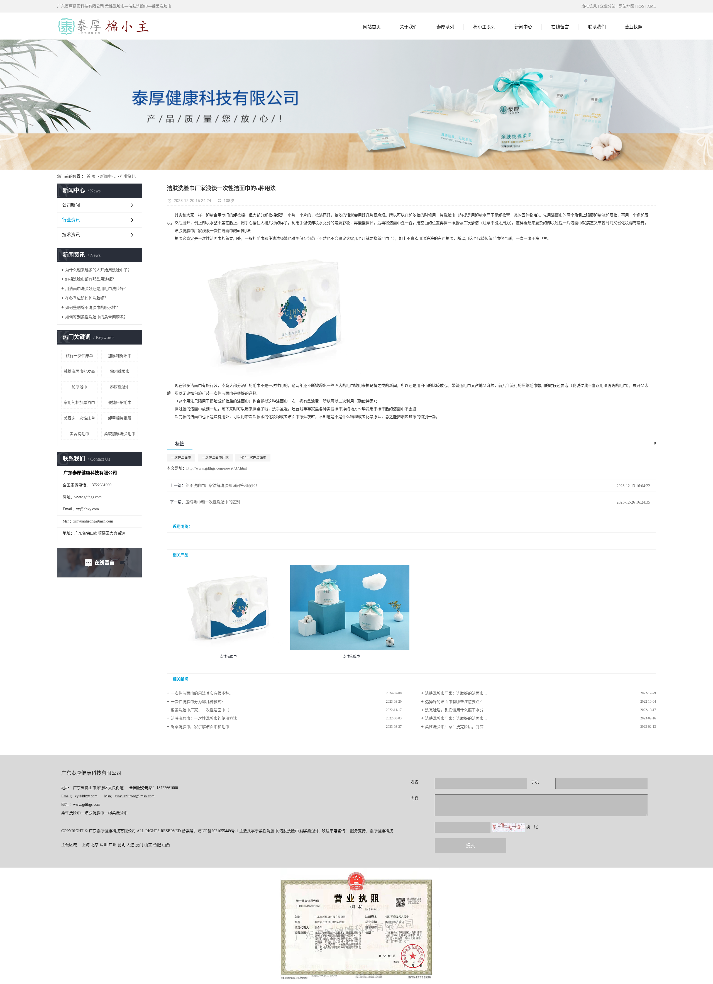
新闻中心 (523, 27)
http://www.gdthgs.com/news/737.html (216, 468)
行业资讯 (128, 176)
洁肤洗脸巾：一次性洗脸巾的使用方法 (204, 718)
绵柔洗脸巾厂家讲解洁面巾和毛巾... (202, 727)
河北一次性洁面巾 (253, 458)
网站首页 (372, 27)
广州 (112, 845)
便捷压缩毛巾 (119, 403)
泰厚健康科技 (381, 831)
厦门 (139, 845)
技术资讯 (71, 234)
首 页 (91, 176)
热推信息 (589, 6)
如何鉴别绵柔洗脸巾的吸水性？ (92, 308)
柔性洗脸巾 (268, 831)
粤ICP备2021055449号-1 (217, 831)
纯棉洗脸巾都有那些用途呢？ (90, 279)
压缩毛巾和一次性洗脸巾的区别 (212, 502)
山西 (166, 845)
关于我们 (408, 27)
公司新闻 (71, 205)
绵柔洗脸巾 (309, 831)
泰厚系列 (445, 27)
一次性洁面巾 (181, 458)
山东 (148, 845)
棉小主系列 (484, 27)
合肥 (157, 845)
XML (651, 6)
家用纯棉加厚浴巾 (79, 403)
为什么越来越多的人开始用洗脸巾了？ (98, 270)
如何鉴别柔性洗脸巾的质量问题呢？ (96, 317)
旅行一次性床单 (79, 356)
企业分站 (608, 6)
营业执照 (634, 27)
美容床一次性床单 (79, 418)
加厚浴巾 (79, 387)
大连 (130, 845)
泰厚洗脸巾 (120, 387)
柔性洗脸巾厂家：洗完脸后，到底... (456, 727)
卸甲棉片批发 (119, 418)
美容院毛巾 (79, 434)
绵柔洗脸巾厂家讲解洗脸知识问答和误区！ (222, 486)
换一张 (532, 827)
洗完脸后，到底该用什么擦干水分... (456, 710)
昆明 (121, 845)
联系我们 (597, 27)
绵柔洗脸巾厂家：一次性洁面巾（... (202, 710)
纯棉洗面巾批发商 (79, 371)
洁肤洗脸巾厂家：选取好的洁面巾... (456, 693)
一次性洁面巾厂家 (215, 458)
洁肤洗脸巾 (289, 831)
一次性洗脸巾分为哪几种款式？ (198, 702)
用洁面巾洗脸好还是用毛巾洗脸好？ (96, 289)
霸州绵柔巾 (120, 371)
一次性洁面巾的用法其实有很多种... (202, 693)
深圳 (104, 845)
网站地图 (626, 6)
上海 (86, 845)
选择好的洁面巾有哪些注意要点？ (454, 702)
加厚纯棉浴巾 (119, 356)
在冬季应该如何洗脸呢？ (86, 298)
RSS (640, 6)
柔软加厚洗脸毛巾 (119, 434)
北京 (95, 845)
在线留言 (560, 27)
